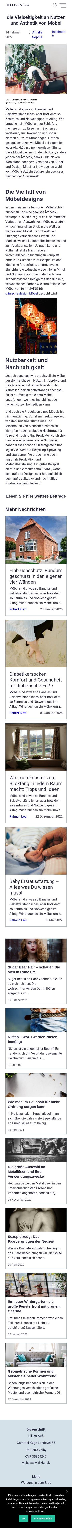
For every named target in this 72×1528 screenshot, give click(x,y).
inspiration (58, 33)
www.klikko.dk (40, 1463)
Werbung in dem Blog (36, 1483)
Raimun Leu (18, 816)
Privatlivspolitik (43, 1518)
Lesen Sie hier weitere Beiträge (36, 496)
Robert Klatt (17, 609)
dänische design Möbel (21, 293)
